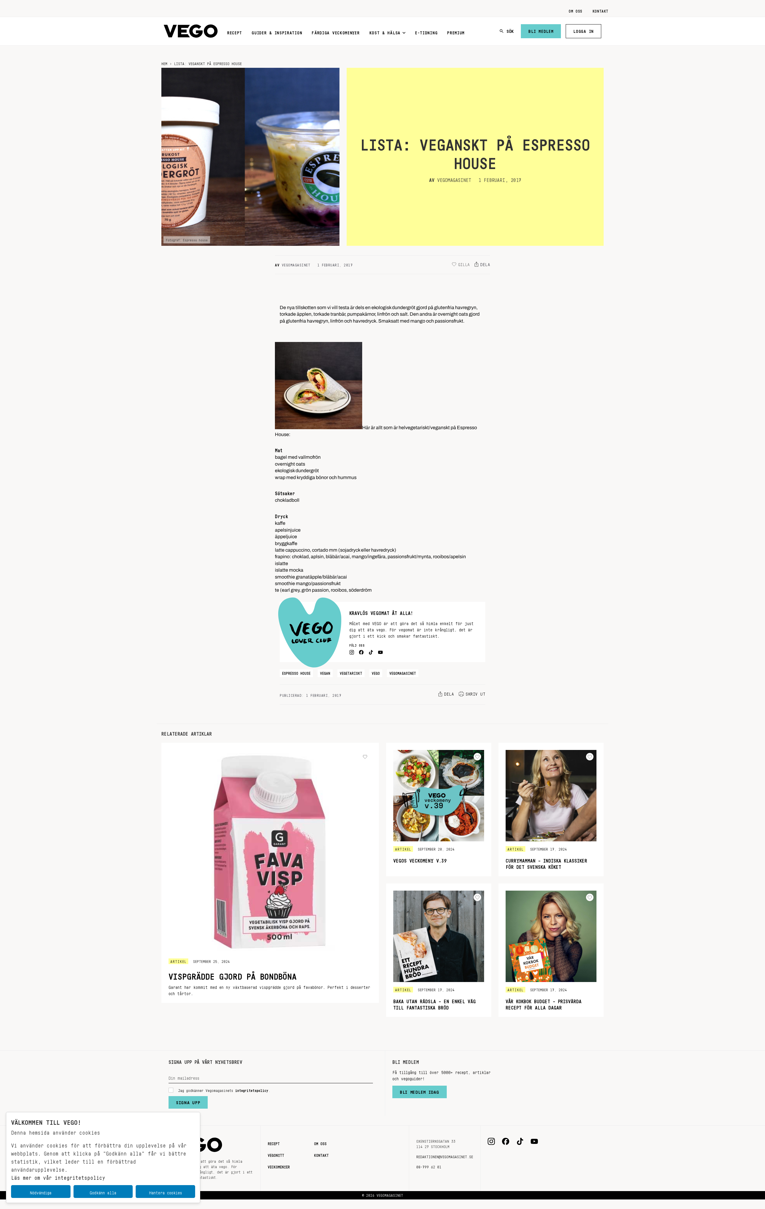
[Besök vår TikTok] (520, 1141)
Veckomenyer (279, 1166)
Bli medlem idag (419, 1091)
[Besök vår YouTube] (534, 1141)
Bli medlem (540, 30)
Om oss (575, 10)
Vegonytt (276, 1154)
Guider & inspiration (277, 31)
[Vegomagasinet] (191, 31)
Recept (234, 31)
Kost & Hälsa (384, 31)
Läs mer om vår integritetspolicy (58, 1176)
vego (376, 672)
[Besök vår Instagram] (491, 1141)
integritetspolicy (251, 1090)
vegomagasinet (402, 672)
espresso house (296, 672)
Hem (164, 63)
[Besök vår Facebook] (505, 1141)
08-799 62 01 (428, 1166)
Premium (456, 31)
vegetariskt (351, 672)
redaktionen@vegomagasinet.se (444, 1156)
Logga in (583, 30)
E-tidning (426, 31)
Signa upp (188, 1101)
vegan (325, 672)
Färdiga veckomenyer (335, 31)
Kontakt (600, 10)
